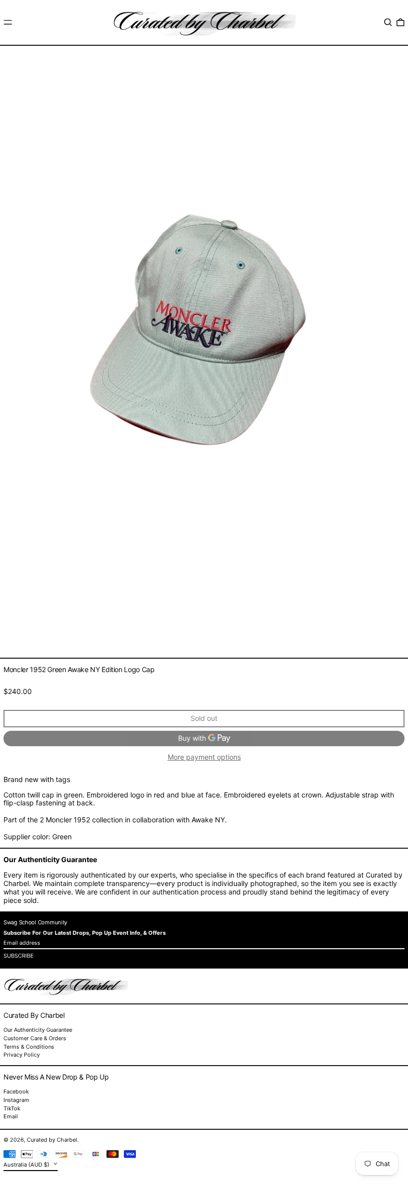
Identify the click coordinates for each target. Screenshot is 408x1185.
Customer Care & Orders (34, 1038)
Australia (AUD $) (27, 1164)
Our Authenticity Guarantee (37, 1029)
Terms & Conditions (28, 1046)
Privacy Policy (21, 1054)
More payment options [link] (204, 757)
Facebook (16, 1091)
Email (10, 1116)
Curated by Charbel (52, 1139)
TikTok (11, 1108)
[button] (388, 22)
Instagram (16, 1100)
